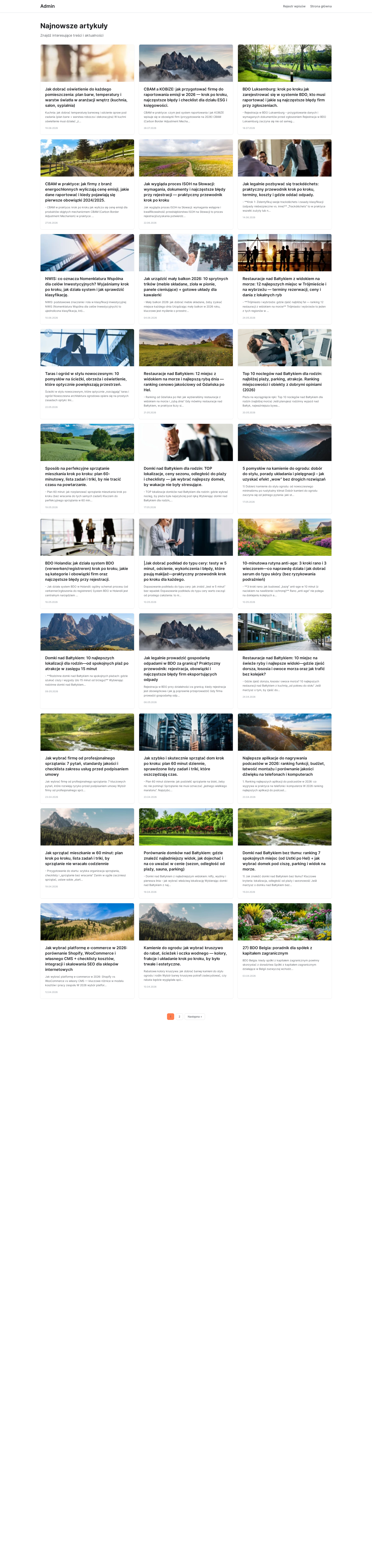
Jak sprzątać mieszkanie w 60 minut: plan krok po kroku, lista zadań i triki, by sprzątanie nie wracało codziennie (84, 858)
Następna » (195, 1016)
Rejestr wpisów (294, 6)
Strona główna (321, 6)
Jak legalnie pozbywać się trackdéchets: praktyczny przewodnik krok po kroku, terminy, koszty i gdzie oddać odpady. (281, 189)
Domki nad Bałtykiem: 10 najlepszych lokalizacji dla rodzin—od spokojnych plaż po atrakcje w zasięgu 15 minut (86, 663)
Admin (47, 6)
